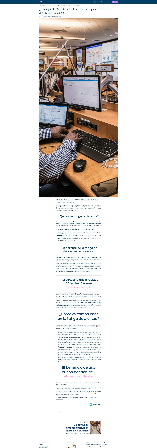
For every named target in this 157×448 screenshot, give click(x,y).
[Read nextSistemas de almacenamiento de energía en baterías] (95, 427)
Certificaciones (70, 442)
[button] (94, 1)
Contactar (115, 1)
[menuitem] (51, 2)
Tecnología (49, 5)
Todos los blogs (42, 5)
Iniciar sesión (107, 1)
